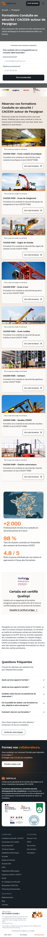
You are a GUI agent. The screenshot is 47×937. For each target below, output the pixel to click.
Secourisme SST (7, 845)
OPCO (29, 842)
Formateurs (31, 853)
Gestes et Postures (8, 860)
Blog (3, 901)
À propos (5, 905)
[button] (42, 3)
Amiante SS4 (6, 864)
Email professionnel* (10, 57)
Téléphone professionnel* (12, 66)
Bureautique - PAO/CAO (10, 885)
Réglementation (7, 897)
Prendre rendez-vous (12, 764)
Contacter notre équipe (13, 732)
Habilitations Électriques (10, 853)
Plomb (4, 878)
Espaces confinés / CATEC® (11, 874)
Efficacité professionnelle (11, 889)
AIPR (3, 867)
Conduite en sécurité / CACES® (13, 838)
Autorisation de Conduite (10, 842)
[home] (9, 3)
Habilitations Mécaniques (10, 871)
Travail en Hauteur (8, 849)
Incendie (5, 856)
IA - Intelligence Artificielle (11, 882)
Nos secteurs (31, 849)
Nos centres (31, 845)
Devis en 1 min (32, 838)
